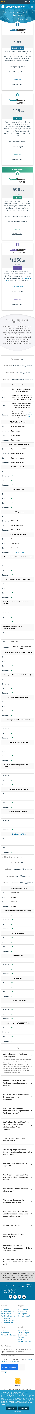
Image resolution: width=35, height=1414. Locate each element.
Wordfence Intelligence (8, 1320)
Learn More (17, 80)
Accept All (11, 1408)
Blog (2, 1330)
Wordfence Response (8, 1316)
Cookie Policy (5, 1404)
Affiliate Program (23, 1333)
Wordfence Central (7, 1322)
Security (21, 1339)
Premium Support (24, 1316)
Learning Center (23, 1312)
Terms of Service (8, 1285)
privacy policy (13, 1362)
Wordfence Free (6, 1309)
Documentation (23, 1309)
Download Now (17, 48)
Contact (21, 1337)
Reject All (23, 1408)
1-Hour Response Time (17, 286)
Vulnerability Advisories (8, 1335)
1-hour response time (17, 552)
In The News (5, 1333)
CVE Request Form (24, 1341)
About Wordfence (24, 1330)
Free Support (22, 1314)
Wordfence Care (6, 1314)
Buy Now (18, 118)
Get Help (3, 2)
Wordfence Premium (7, 1312)
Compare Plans (17, 84)
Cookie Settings (17, 1411)
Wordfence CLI (6, 1318)
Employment (22, 1335)
